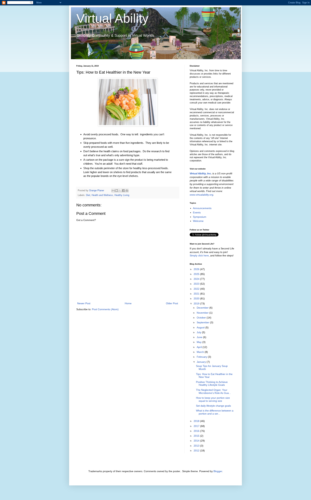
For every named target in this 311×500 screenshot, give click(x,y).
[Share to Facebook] (123, 190)
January (202, 361)
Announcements (202, 208)
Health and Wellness (102, 195)
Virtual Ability (112, 18)
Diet (88, 195)
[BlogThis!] (116, 190)
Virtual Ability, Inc (200, 173)
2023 (197, 283)
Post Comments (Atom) (105, 309)
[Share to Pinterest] (127, 190)
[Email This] (113, 190)
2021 (197, 293)
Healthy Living (121, 195)
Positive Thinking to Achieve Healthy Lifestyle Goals (212, 383)
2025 (197, 274)
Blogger (217, 471)
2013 (197, 445)
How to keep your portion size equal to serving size (213, 399)
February (202, 356)
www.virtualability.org (201, 194)
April (199, 347)
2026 (197, 269)
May (199, 342)
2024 (197, 278)
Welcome (198, 221)
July (199, 332)
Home (128, 303)
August (201, 327)
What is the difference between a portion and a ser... (214, 412)
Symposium (199, 216)
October (202, 317)
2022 (197, 288)
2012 (197, 450)
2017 (197, 426)
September (203, 322)
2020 (197, 298)
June (200, 337)
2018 (197, 421)
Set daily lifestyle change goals (213, 405)
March (201, 351)
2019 (197, 303)
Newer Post (83, 303)
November (203, 312)
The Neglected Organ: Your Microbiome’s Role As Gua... (213, 391)
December (203, 307)
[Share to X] (120, 190)
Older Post (172, 303)
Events (197, 212)
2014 (197, 440)
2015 (197, 435)
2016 (197, 430)
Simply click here (199, 255)
